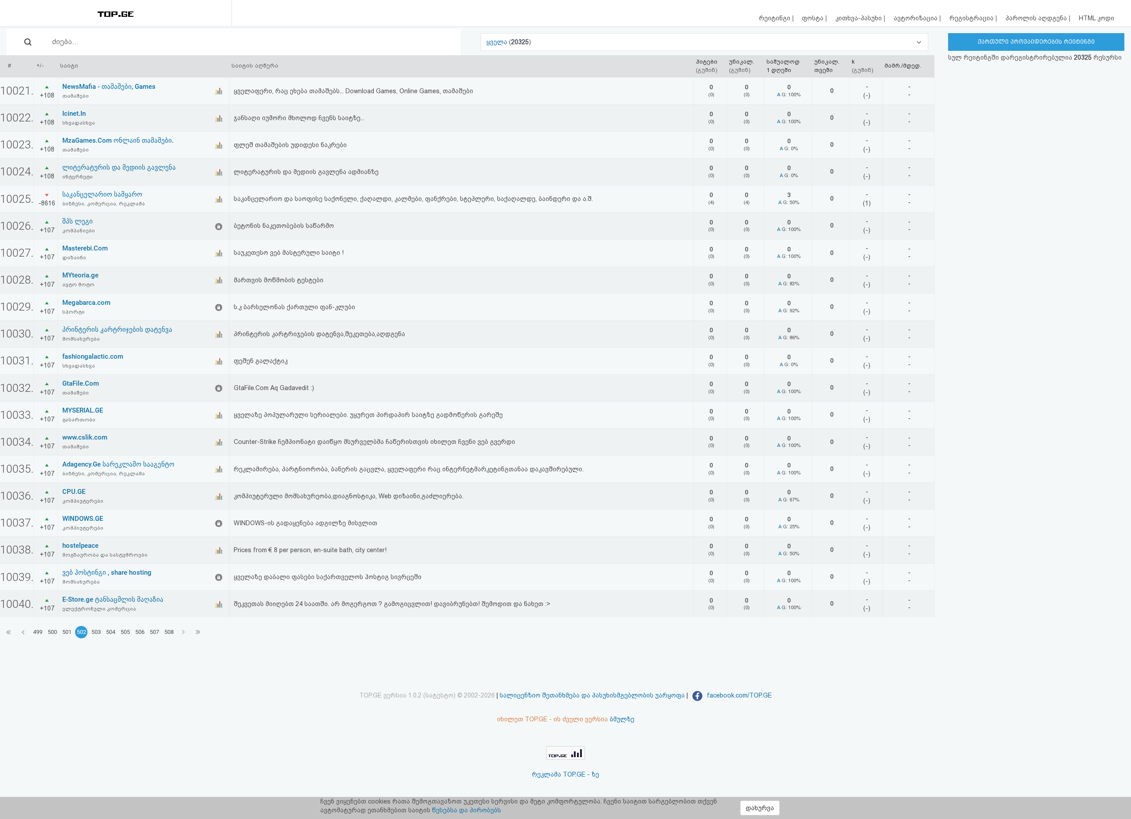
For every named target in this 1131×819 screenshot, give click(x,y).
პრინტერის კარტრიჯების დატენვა (117, 330)
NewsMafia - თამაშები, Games (109, 87)
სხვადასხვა (78, 123)
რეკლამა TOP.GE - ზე (565, 774)
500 (52, 632)
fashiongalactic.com (92, 356)
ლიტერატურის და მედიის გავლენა (119, 167)
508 (169, 632)
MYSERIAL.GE (82, 410)
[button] (704, 42)
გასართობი (78, 420)
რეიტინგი (775, 18)
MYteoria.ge (80, 275)
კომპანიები (78, 231)
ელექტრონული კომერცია (99, 609)
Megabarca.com (86, 303)
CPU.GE (73, 492)
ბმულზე (622, 719)
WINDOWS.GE (82, 519)
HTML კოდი (1096, 18)
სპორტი (73, 312)
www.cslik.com (84, 437)
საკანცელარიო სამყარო (102, 194)
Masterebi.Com (85, 248)
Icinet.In (74, 114)
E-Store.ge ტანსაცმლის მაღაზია (112, 599)
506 (139, 632)
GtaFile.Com (80, 383)
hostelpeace (80, 546)
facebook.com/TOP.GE (738, 695)
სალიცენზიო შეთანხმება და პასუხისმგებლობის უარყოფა (592, 695)
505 (125, 632)
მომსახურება (81, 339)
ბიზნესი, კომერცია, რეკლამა (103, 204)
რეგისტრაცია (972, 18)
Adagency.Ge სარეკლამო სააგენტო (118, 464)
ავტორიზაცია (916, 18)
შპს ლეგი (77, 221)
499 (37, 632)
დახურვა (760, 807)
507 (154, 632)
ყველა (497, 42)
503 (96, 632)
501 (67, 632)
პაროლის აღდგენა (1037, 18)
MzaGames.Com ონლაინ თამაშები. (118, 140)
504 (110, 632)
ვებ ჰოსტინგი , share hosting (107, 572)
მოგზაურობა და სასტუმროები (105, 555)
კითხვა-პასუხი (859, 18)
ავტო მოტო (78, 284)
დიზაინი (74, 257)
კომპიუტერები (82, 501)
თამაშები (75, 96)
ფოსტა (813, 18)
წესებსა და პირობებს (466, 810)
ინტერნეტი (77, 177)
